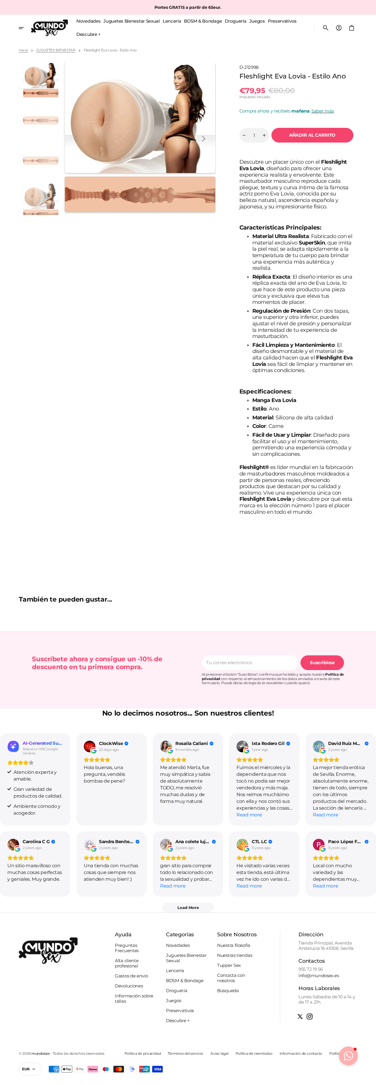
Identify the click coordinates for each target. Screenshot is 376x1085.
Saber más (322, 111)
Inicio (23, 50)
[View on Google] (89, 746)
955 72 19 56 (310, 969)
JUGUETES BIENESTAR (55, 50)
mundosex (40, 1053)
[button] (325, 27)
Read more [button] (249, 815)
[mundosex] (49, 28)
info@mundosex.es (318, 975)
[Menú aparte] (25, 27)
